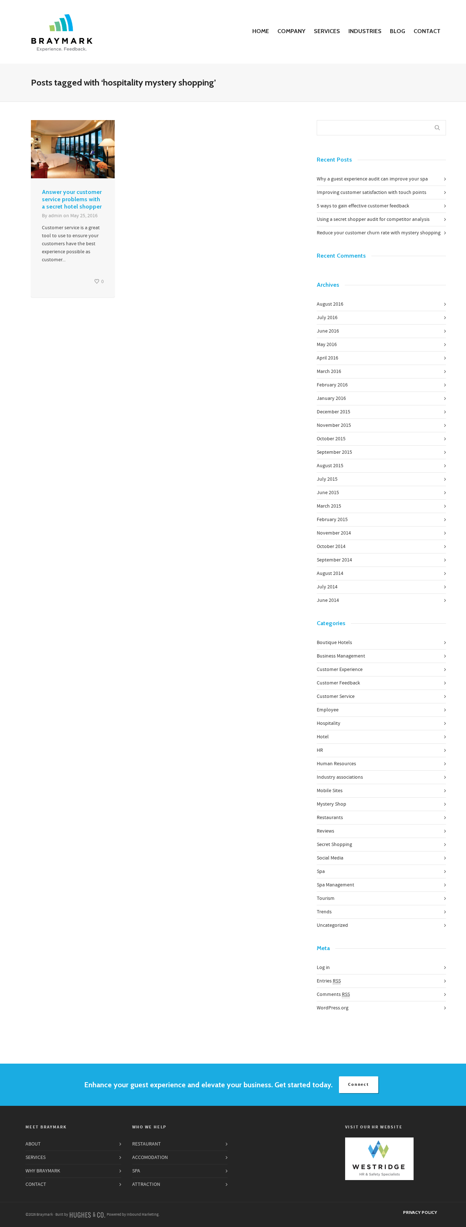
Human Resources (336, 764)
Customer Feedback (338, 683)
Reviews (325, 831)
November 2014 (334, 533)
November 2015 (334, 425)
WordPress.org (332, 1008)
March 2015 (329, 506)
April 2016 (327, 358)
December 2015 (333, 412)
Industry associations (340, 777)
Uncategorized (332, 925)
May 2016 (327, 344)
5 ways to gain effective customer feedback (363, 206)
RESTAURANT (146, 1144)
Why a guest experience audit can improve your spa (372, 179)
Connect (358, 1084)
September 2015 (334, 452)
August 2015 (330, 465)
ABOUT (33, 1144)
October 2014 (331, 546)
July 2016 (327, 317)
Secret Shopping (334, 844)
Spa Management (335, 885)
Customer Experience (340, 669)
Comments (333, 994)
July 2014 (327, 587)
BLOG (397, 31)
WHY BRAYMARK (42, 1171)
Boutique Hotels (334, 642)
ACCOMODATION (150, 1157)
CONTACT (427, 31)
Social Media (330, 858)
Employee (328, 710)
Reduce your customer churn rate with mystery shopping (379, 233)
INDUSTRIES (365, 31)
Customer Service (336, 696)
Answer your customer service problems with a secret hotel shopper (72, 199)
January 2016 (331, 398)
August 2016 (330, 304)
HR (320, 750)
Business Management (341, 656)
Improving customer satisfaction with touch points (371, 192)
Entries (329, 981)
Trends (324, 912)
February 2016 (332, 385)
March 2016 (329, 371)
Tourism (326, 898)
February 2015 (332, 519)
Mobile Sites (330, 790)
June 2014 (328, 600)
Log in (323, 967)
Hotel (323, 737)
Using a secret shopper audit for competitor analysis (373, 219)
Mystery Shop (331, 804)
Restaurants (330, 817)
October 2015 (331, 439)
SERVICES (327, 31)
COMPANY (291, 31)
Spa (321, 871)
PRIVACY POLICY (420, 1212)
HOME (260, 31)
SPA (136, 1171)
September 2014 (334, 560)
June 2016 (328, 331)
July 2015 (327, 479)
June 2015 (328, 492)
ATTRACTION (146, 1184)
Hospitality (328, 723)
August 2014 (330, 573)
